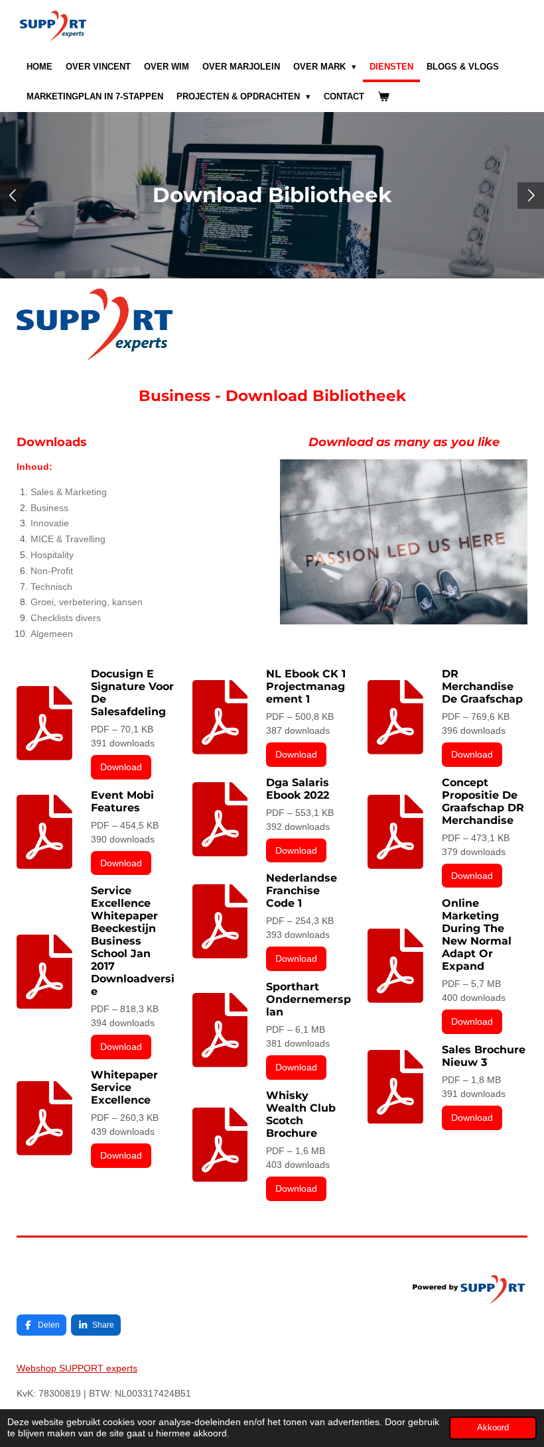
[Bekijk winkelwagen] (383, 97)
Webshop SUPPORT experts (77, 1368)
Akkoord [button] (493, 1427)
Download (121, 767)
